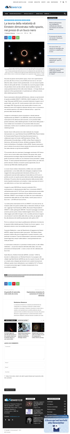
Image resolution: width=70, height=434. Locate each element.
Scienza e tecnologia (9, 20)
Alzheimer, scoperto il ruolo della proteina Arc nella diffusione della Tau (39, 404)
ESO (33, 274)
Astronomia (10, 17)
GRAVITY (36, 274)
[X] (66, 2)
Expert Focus (39, 13)
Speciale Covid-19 (28, 13)
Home (6, 13)
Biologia (20, 331)
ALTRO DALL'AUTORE (23, 320)
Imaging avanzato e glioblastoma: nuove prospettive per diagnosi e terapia (38, 419)
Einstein (29, 274)
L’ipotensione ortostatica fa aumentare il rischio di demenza (35, 293)
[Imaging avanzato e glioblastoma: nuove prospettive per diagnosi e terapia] (29, 420)
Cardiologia (50, 401)
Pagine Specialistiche (15, 13)
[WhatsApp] (17, 37)
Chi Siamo (30, 2)
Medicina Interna (51, 409)
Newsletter (37, 2)
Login (48, 2)
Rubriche (46, 13)
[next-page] (43, 320)
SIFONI (41, 274)
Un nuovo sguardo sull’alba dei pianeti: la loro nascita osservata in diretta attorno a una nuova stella (10, 336)
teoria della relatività (16, 276)
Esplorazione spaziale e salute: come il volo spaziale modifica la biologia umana (24, 335)
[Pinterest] (14, 37)
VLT (23, 276)
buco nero (11, 274)
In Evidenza (50, 404)
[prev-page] (41, 320)
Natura (23, 20)
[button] (65, 14)
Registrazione (54, 2)
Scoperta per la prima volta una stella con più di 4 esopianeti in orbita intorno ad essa (38, 335)
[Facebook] (61, 2)
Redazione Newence (10, 33)
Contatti (43, 2)
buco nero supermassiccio (20, 274)
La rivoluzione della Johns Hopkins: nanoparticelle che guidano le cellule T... (39, 411)
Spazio (28, 20)
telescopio (7, 276)
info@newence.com (15, 416)
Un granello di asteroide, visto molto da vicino (12, 293)
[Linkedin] (63, 2)
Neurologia (49, 412)
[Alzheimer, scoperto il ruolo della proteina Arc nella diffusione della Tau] (29, 403)
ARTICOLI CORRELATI (10, 320)
